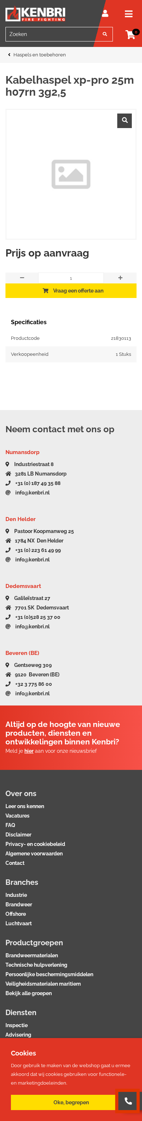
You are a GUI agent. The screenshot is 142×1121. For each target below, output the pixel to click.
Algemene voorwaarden (34, 853)
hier (28, 751)
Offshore (15, 914)
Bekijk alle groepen (28, 993)
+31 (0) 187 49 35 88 (37, 483)
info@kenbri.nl (32, 493)
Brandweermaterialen (31, 955)
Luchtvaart (18, 923)
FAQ (10, 825)
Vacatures (17, 816)
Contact (14, 863)
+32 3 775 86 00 (33, 684)
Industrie (16, 895)
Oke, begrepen (71, 1102)
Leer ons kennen (24, 806)
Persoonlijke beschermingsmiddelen (49, 974)
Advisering (18, 1035)
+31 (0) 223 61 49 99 (37, 550)
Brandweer (18, 904)
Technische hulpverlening (36, 965)
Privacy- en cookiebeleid (35, 844)
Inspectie (16, 1025)
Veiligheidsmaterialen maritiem (43, 984)
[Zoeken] (105, 34)
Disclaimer (18, 835)
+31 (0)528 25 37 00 (37, 617)
